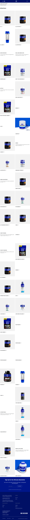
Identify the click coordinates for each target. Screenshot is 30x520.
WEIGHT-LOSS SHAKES (19, 448)
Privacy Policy (3, 518)
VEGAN (17, 421)
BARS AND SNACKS (3, 52)
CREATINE (17, 133)
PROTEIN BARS (18, 342)
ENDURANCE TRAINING (19, 170)
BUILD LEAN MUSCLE (19, 97)
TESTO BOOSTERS (18, 402)
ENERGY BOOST (18, 188)
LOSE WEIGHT (2, 313)
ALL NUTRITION (18, 44)
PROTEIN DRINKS (18, 360)
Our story (16, 497)
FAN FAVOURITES (3, 206)
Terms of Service (9, 518)
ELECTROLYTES (2, 170)
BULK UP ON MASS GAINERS (4, 115)
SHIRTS (1, 395)
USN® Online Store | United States (24, 518)
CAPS (1, 126)
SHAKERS (17, 384)
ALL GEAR (2, 44)
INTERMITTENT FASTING (4, 295)
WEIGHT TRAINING (3, 457)
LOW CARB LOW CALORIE (20, 313)
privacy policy (19, 489)
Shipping (16, 505)
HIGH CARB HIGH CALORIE (20, 259)
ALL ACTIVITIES (18, 26)
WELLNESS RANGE (3, 475)
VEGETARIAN (18, 439)
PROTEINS (2, 384)
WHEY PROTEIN (18, 475)
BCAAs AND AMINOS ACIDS (20, 52)
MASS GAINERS (2, 332)
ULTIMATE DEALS (3, 412)
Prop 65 (13, 518)
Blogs (3, 506)
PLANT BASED (18, 324)
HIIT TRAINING (2, 277)
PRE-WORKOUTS (3, 350)
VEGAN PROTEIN (3, 431)
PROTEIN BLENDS (3, 360)
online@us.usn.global (5, 514)
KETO (16, 295)
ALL (1, 26)
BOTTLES (1, 88)
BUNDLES (17, 108)
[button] (3, 1)
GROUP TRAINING (3, 233)
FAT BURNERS (18, 206)
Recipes (3, 505)
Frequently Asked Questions (18, 508)
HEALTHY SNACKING (3, 250)
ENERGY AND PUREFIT (4, 179)
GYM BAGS (17, 234)
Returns (16, 506)
